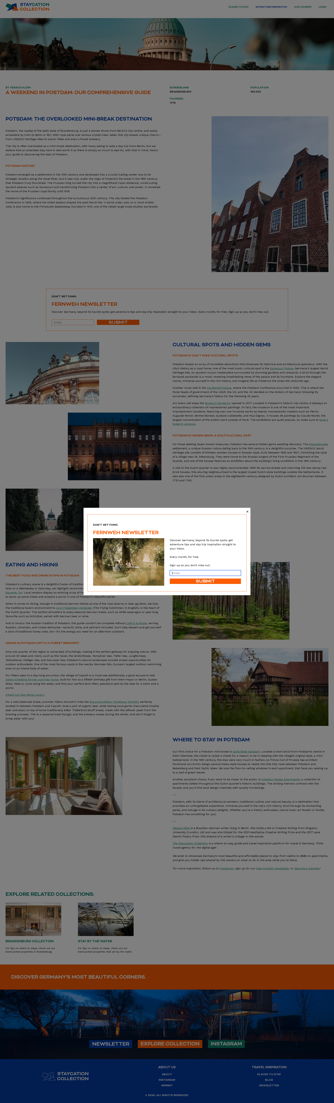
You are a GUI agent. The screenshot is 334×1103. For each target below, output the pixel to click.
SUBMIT (205, 581)
